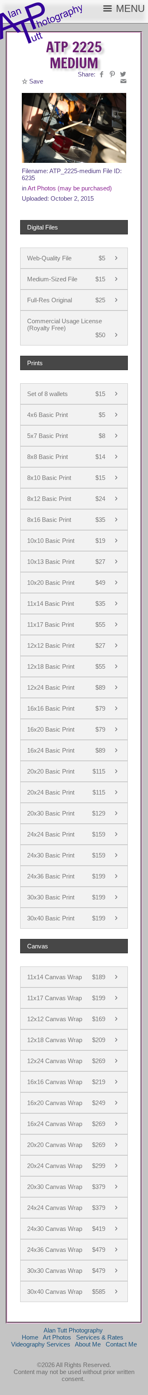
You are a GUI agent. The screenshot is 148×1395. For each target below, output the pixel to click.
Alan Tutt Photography (73, 1330)
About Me (88, 1344)
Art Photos (57, 1337)
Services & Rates (99, 1337)
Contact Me (121, 1344)
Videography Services (40, 1344)
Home (30, 1337)
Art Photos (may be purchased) (70, 188)
